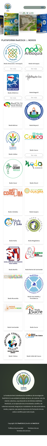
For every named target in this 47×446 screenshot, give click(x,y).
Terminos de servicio (23, 431)
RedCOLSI (36, 423)
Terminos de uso (33, 428)
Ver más (13, 69)
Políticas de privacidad (15, 428)
